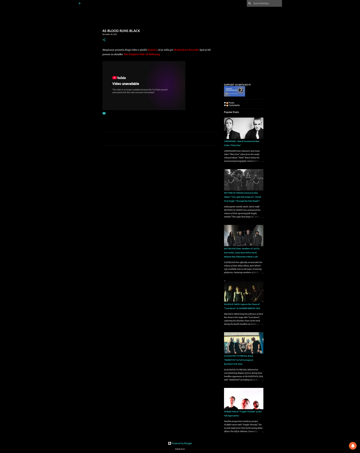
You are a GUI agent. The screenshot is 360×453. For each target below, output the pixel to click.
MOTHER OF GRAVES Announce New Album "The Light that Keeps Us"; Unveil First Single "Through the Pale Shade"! (242, 197)
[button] (104, 40)
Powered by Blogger (181, 443)
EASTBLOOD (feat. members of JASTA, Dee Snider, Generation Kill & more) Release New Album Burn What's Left (242, 252)
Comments (234, 105)
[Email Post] (104, 114)
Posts (231, 102)
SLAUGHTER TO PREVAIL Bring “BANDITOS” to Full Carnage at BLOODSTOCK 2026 (238, 360)
